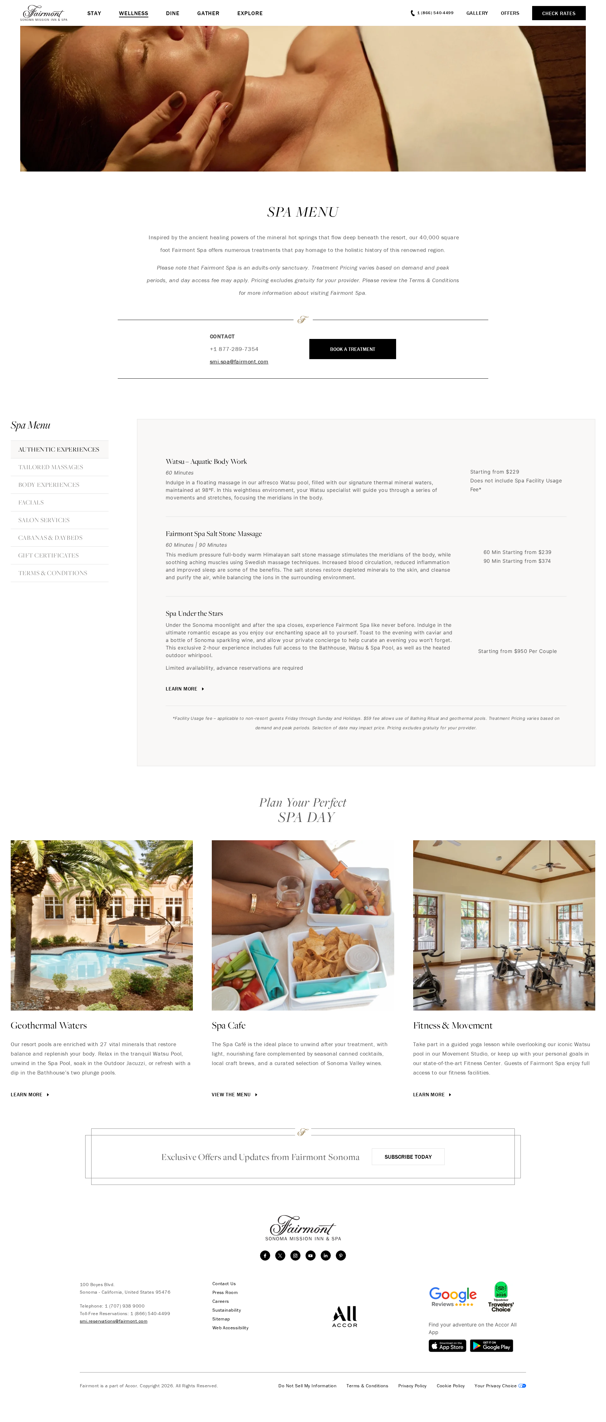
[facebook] (265, 1255)
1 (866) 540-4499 (150, 1313)
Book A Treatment (352, 349)
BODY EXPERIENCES (49, 485)
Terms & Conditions (367, 1386)
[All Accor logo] (344, 1316)
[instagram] (295, 1255)
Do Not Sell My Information (307, 1386)
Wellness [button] (133, 13)
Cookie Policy (451, 1386)
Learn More (182, 688)
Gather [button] (208, 13)
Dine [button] (173, 13)
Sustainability (226, 1310)
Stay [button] (94, 13)
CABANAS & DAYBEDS (50, 537)
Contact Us (224, 1283)
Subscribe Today (408, 1156)
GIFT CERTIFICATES (48, 555)
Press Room (225, 1292)
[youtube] (311, 1255)
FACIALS (31, 502)
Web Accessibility (230, 1328)
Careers (220, 1301)
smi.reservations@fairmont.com (113, 1321)
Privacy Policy (412, 1386)
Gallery (477, 13)
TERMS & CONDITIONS (52, 573)
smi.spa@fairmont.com (239, 361)
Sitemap (221, 1319)
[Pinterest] (341, 1255)
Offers (510, 13)
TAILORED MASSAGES (50, 467)
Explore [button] (250, 13)
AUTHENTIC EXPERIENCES (58, 449)
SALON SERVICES (44, 520)
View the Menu (232, 1094)
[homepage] (53, 13)
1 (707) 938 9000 (125, 1306)
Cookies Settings (500, 1386)
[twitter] (280, 1255)
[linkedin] (326, 1255)
